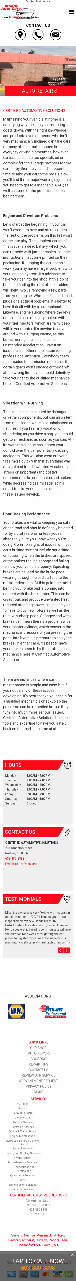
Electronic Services (22, 1126)
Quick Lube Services (22, 1175)
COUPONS (38, 1059)
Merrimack (44, 1235)
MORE (38, 1092)
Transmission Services (22, 1184)
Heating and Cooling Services (23, 1153)
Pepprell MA (58, 1240)
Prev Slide (61, 950)
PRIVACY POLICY (39, 1086)
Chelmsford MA (29, 1245)
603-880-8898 (14, 858)
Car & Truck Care (22, 1112)
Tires (23, 1180)
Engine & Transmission (23, 1131)
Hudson (41, 1240)
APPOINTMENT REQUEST (38, 1081)
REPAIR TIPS (38, 1064)
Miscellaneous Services (22, 1162)
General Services (22, 1148)
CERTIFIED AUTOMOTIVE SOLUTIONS (34, 110)
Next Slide (67, 950)
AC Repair (22, 1103)
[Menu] (71, 12)
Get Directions (28, 864)
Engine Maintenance (22, 1136)
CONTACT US (38, 1070)
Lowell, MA (50, 1245)
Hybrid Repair (22, 1157)
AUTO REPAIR (38, 1053)
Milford (58, 1235)
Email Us (11, 864)
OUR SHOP (38, 1048)
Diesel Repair (23, 1117)
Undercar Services (22, 1189)
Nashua (29, 1235)
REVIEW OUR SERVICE (38, 1075)
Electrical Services (23, 1122)
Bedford (14, 1240)
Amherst (28, 1240)
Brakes (22, 1108)
